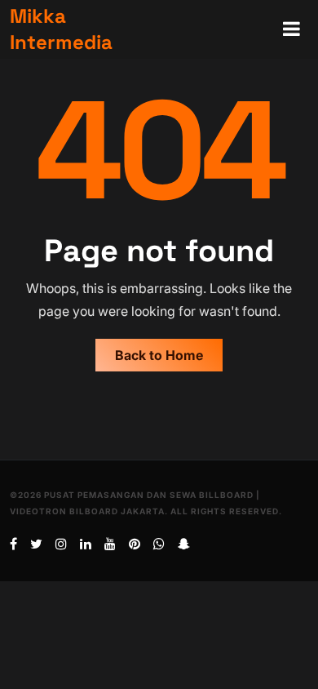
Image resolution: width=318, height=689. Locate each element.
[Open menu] (291, 29)
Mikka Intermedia (61, 29)
